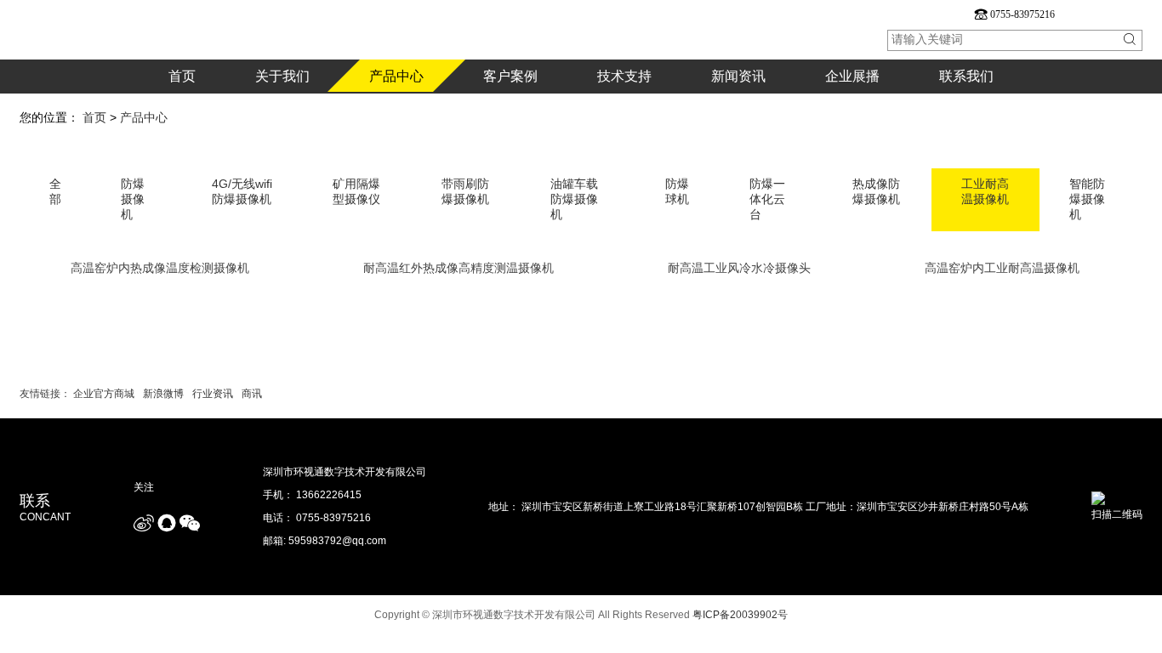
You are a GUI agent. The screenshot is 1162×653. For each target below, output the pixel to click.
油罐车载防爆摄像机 (574, 199)
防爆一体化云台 (767, 199)
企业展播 (852, 81)
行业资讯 (212, 394)
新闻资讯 (738, 81)
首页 (182, 81)
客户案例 (510, 81)
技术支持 (624, 81)
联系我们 (966, 81)
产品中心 (396, 76)
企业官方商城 (103, 394)
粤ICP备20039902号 (740, 615)
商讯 (252, 394)
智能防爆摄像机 (1087, 199)
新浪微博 (163, 394)
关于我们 (282, 81)
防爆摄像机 (133, 199)
